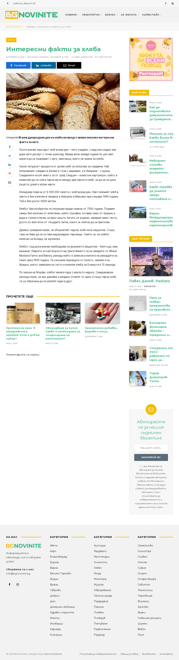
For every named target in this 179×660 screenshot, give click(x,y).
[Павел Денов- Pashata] (151, 261)
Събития (144, 584)
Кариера (55, 629)
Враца (54, 584)
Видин (54, 579)
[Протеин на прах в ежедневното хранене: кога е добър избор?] (23, 313)
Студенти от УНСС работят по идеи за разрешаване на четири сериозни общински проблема (161, 354)
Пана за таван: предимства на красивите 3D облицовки (160, 304)
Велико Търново (60, 573)
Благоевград (58, 556)
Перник (99, 606)
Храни (11, 40)
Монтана (100, 579)
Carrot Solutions (53, 654)
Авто (54, 545)
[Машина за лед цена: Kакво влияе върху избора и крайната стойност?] (137, 132)
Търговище (145, 595)
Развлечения (102, 629)
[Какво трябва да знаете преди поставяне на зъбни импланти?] (137, 186)
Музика (98, 584)
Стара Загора (147, 579)
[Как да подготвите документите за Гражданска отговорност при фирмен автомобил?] (137, 106)
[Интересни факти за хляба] (63, 101)
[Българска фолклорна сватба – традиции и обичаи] (137, 328)
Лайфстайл (150, 14)
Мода (97, 573)
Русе (141, 634)
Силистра (144, 551)
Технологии (145, 590)
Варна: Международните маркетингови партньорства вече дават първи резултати (164, 220)
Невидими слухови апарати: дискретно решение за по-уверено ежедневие (158, 167)
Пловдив (99, 618)
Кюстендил (102, 556)
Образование (102, 590)
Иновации (56, 623)
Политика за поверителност (98, 654)
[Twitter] (9, 155)
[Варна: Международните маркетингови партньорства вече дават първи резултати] (137, 212)
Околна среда (103, 595)
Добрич (55, 595)
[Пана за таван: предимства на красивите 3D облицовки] (137, 303)
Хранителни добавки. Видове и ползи (101, 329)
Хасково (143, 606)
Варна (54, 567)
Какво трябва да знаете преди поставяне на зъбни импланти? (160, 193)
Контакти (166, 654)
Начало (31, 26)
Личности (150, 286)
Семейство (145, 545)
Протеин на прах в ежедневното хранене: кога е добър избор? (23, 333)
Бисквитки (149, 654)
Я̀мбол (142, 629)
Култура (99, 545)
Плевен (99, 612)
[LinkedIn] (9, 164)
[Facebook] (9, 146)
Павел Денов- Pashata (149, 281)
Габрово (55, 590)
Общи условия (129, 654)
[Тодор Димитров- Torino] (137, 378)
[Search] (172, 3)
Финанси (143, 601)
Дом (52, 601)
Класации (56, 634)
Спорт (142, 573)
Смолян (142, 562)
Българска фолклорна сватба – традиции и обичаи (159, 329)
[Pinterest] (9, 173)
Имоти (55, 618)
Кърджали (100, 551)
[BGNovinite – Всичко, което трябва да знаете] (31, 15)
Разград (99, 634)
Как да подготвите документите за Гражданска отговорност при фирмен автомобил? (161, 114)
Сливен (142, 556)
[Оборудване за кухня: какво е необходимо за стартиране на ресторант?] (63, 313)
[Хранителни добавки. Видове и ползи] (102, 313)
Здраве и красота (62, 612)
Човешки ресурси (149, 618)
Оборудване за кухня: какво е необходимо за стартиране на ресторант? (63, 333)
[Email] (9, 182)
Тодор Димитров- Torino (158, 377)
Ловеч (98, 567)
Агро (53, 551)
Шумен (142, 623)
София (142, 567)
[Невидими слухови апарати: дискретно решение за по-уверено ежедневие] (137, 159)
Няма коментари (83, 57)
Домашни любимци (62, 606)
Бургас (54, 562)
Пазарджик (101, 601)
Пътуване (101, 623)
